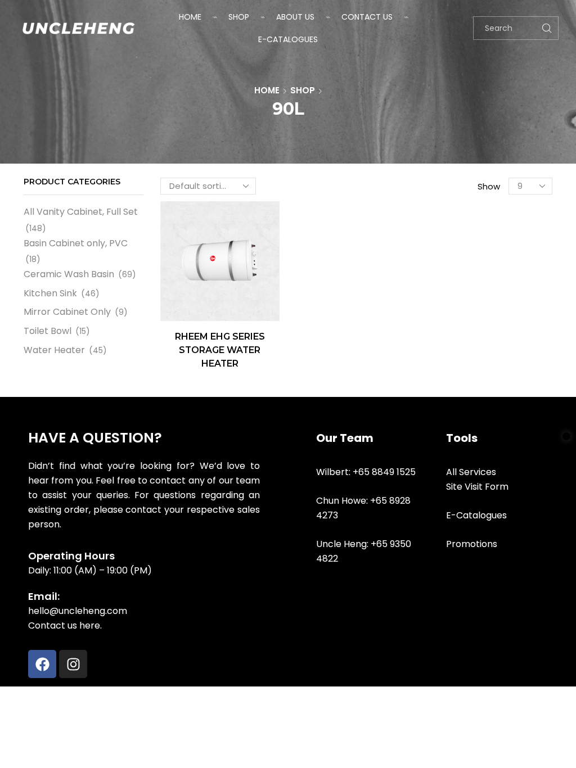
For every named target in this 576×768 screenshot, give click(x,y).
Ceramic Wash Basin (69, 274)
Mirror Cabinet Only (67, 311)
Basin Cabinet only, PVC (76, 243)
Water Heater (54, 350)
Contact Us (367, 16)
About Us (295, 16)
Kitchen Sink (50, 293)
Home (190, 16)
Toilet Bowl (47, 330)
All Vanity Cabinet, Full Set (81, 212)
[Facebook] (42, 664)
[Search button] (547, 28)
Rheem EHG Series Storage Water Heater (220, 350)
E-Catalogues (288, 39)
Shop (238, 16)
